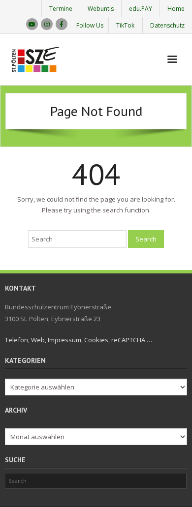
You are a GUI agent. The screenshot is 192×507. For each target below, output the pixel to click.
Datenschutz (167, 25)
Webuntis (101, 8)
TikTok (125, 25)
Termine (60, 8)
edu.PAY (140, 8)
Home (176, 8)
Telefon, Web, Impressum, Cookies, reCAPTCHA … (78, 339)
